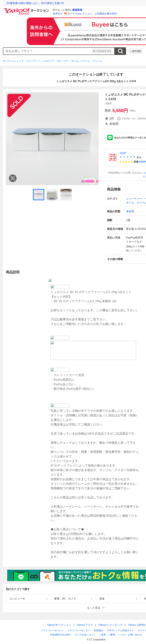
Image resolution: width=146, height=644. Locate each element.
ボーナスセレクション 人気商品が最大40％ (92, 13)
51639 (142, 161)
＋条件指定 (135, 51)
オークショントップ (13, 61)
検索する (120, 51)
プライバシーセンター (78, 630)
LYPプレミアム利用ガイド (120, 630)
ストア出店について (85, 634)
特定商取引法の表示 (60, 634)
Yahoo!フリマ (85, 624)
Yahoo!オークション (59, 624)
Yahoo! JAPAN (136, 624)
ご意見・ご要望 (107, 634)
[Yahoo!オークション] (27, 9)
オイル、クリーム (80, 61)
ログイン (58, 13)
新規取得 (77, 9)
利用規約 (98, 630)
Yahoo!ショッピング (110, 624)
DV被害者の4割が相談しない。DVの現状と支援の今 (35, 3)
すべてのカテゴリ (102, 51)
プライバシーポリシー (52, 630)
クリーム (97, 61)
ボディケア (62, 61)
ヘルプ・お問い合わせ (130, 634)
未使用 (130, 211)
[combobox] (47, 51)
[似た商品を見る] (13, 178)
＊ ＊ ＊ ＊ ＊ (127, 157)
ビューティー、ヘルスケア (40, 61)
